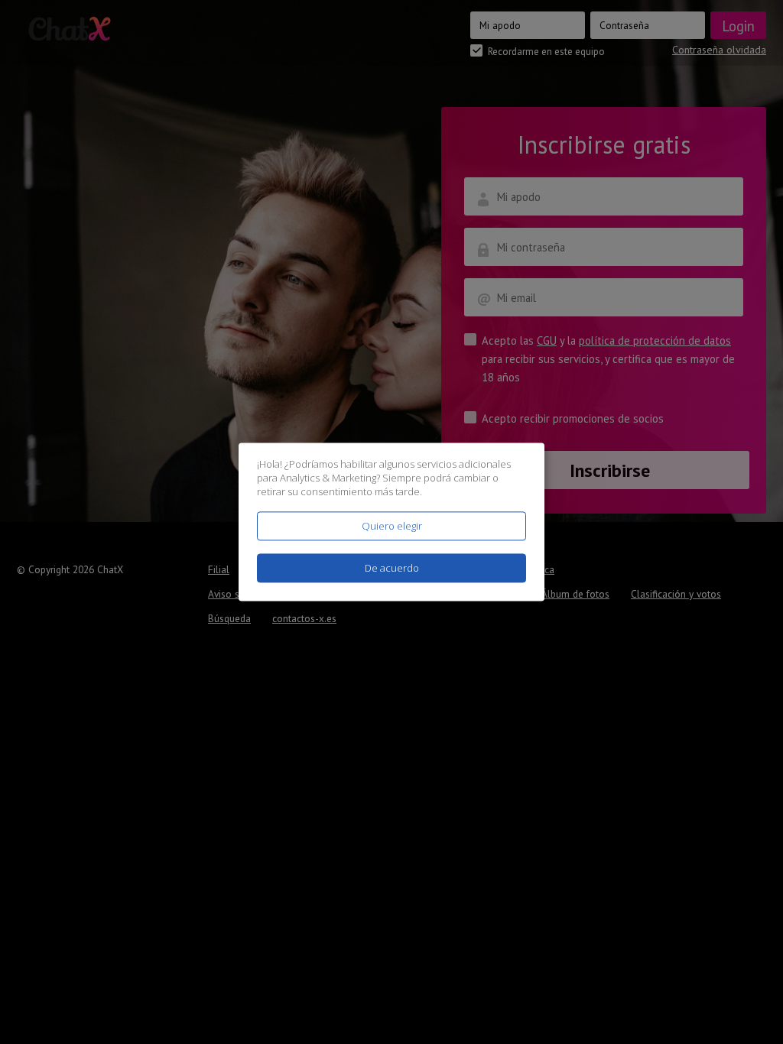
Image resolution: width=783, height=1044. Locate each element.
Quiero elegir (392, 526)
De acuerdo (392, 568)
